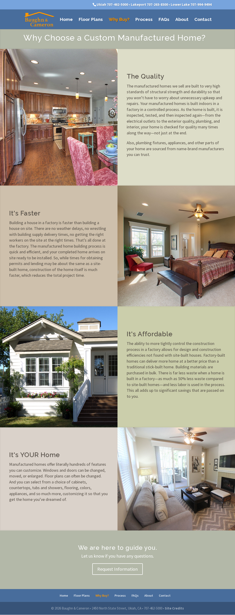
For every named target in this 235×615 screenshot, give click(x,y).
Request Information (117, 569)
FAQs (164, 20)
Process (144, 20)
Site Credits (174, 608)
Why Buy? (119, 20)
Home (66, 20)
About (181, 20)
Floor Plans (91, 20)
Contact (203, 20)
